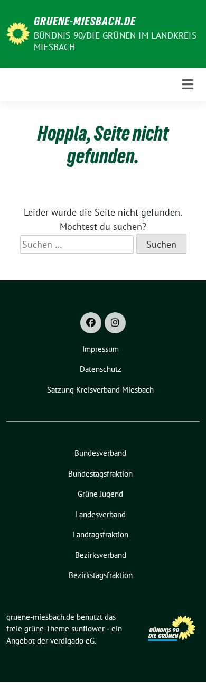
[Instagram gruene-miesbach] (115, 322)
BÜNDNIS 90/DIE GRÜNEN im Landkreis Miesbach (115, 41)
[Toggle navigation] (187, 85)
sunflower (88, 628)
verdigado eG (72, 641)
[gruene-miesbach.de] (18, 32)
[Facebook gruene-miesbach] (90, 322)
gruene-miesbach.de (85, 21)
